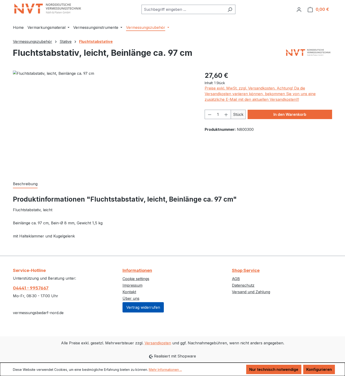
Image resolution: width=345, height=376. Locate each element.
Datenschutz (243, 285)
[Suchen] (229, 9)
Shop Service (246, 270)
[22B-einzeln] (104, 121)
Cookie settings (136, 278)
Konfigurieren (319, 369)
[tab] (25, 184)
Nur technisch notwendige (273, 369)
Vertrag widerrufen (143, 307)
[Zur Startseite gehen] (48, 8)
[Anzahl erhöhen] (226, 114)
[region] (104, 121)
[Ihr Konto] (299, 9)
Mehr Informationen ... (165, 370)
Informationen (137, 270)
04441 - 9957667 (31, 288)
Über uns (131, 298)
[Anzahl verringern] (210, 114)
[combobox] (183, 9)
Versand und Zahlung (251, 292)
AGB (236, 278)
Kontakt (129, 292)
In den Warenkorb (289, 114)
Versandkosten (158, 343)
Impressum (132, 285)
